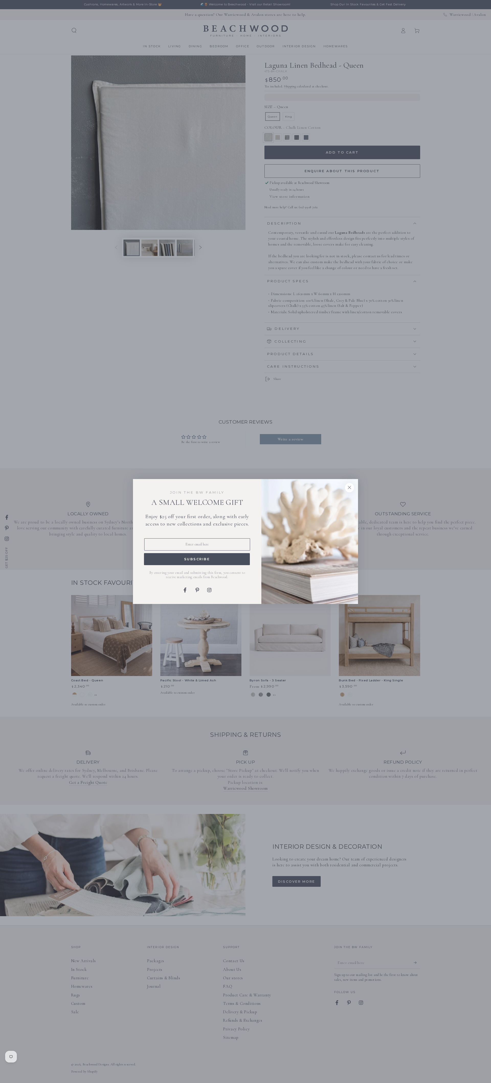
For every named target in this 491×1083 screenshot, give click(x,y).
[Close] (349, 488)
